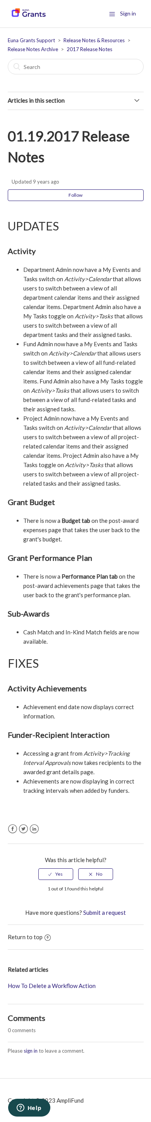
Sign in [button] (128, 13)
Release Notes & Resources (94, 40)
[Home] (28, 17)
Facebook (12, 829)
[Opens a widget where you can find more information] (29, 1108)
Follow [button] (75, 195)
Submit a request (104, 912)
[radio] (55, 874)
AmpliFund (70, 1100)
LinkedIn (34, 829)
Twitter (23, 829)
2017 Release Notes (89, 49)
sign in (31, 1051)
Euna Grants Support (31, 40)
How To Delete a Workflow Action (52, 985)
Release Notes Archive (33, 49)
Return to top (25, 936)
